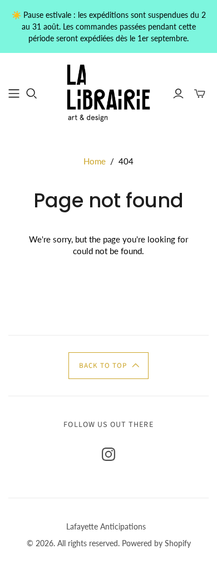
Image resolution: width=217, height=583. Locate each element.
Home (94, 161)
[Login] (178, 94)
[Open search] (31, 93)
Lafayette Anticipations (106, 526)
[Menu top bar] (13, 93)
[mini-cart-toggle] (200, 94)
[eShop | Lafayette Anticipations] (108, 92)
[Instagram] (108, 454)
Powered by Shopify (156, 543)
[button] (108, 365)
